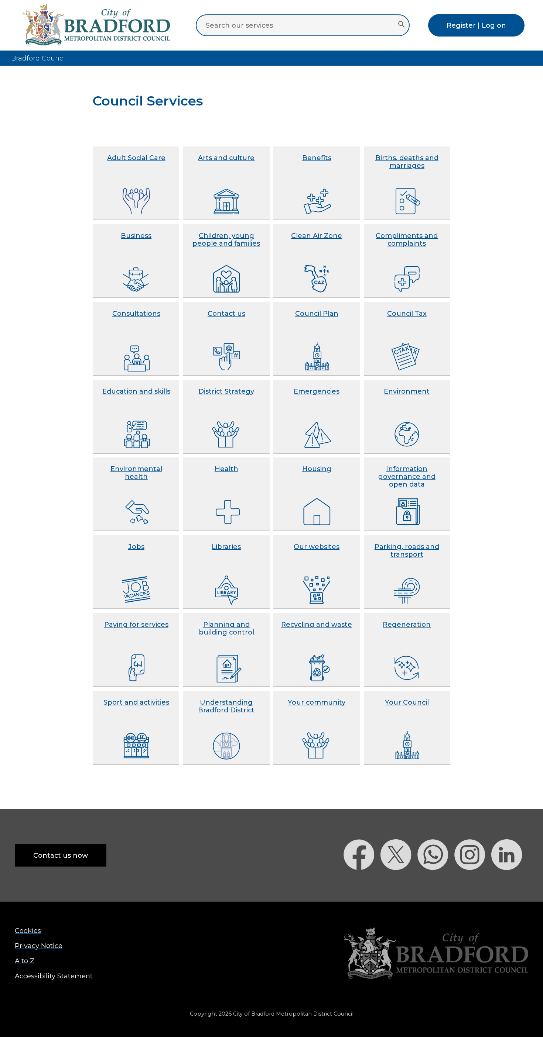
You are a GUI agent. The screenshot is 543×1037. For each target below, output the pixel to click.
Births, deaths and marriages (406, 161)
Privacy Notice (38, 946)
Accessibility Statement (54, 976)
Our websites (316, 546)
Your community (316, 702)
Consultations (136, 313)
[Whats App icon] (435, 883)
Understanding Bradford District (226, 706)
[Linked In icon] (509, 883)
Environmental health (136, 472)
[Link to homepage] (436, 953)
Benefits (316, 158)
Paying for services (136, 624)
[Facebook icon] (362, 883)
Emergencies (316, 391)
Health (226, 469)
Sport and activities (136, 702)
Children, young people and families (226, 239)
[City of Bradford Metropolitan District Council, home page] (96, 43)
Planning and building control (226, 628)
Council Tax (407, 313)
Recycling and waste (316, 624)
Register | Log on (476, 25)
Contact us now (60, 855)
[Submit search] (401, 25)
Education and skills (136, 391)
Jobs (136, 546)
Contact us (226, 313)
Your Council (407, 702)
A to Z (24, 961)
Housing (316, 469)
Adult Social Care (136, 158)
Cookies (28, 930)
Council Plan (316, 313)
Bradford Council (39, 58)
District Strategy (226, 391)
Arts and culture (226, 158)
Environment (407, 391)
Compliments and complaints (407, 239)
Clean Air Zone (316, 235)
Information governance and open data (407, 476)
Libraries (226, 546)
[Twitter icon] (398, 883)
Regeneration (407, 624)
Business (136, 235)
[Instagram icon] (472, 883)
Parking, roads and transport (407, 550)
